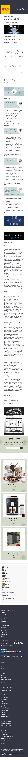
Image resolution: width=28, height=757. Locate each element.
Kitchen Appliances (6, 721)
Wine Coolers (4, 742)
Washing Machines (6, 725)
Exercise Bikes (4, 695)
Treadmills (3, 692)
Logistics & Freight (6, 679)
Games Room (4, 697)
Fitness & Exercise (6, 690)
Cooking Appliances (6, 734)
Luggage (3, 712)
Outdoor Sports (5, 708)
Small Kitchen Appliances (7, 743)
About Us (3, 614)
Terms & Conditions (6, 619)
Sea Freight (4, 627)
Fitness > (3, 670)
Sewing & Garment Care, (7, 736)
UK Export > (4, 681)
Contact (3, 616)
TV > (2, 666)
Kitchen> (3, 677)
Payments (3, 629)
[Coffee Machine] (14, 505)
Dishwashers (4, 731)
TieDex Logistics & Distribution (9, 610)
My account (4, 636)
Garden (3, 673)
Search (3, 612)
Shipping (3, 621)
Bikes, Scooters (5, 716)
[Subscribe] (21, 448)
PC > (2, 664)
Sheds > (3, 668)
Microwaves (4, 732)
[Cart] (23, 9)
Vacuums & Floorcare (6, 738)
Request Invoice (5, 634)
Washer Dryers (5, 727)
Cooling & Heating (5, 740)
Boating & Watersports (7, 705)
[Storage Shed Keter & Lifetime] (14, 539)
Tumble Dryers (5, 729)
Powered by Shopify (12, 754)
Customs (3, 623)
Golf (2, 701)
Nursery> (3, 672)
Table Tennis (4, 699)
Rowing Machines (5, 694)
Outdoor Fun (4, 710)
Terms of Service (5, 631)
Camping (3, 707)
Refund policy (4, 632)
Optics (3, 714)
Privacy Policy (4, 618)
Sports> (3, 675)
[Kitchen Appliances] (14, 471)
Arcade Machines (5, 703)
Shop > (3, 662)
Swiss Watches (5, 683)
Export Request (5, 625)
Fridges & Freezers (6, 723)
